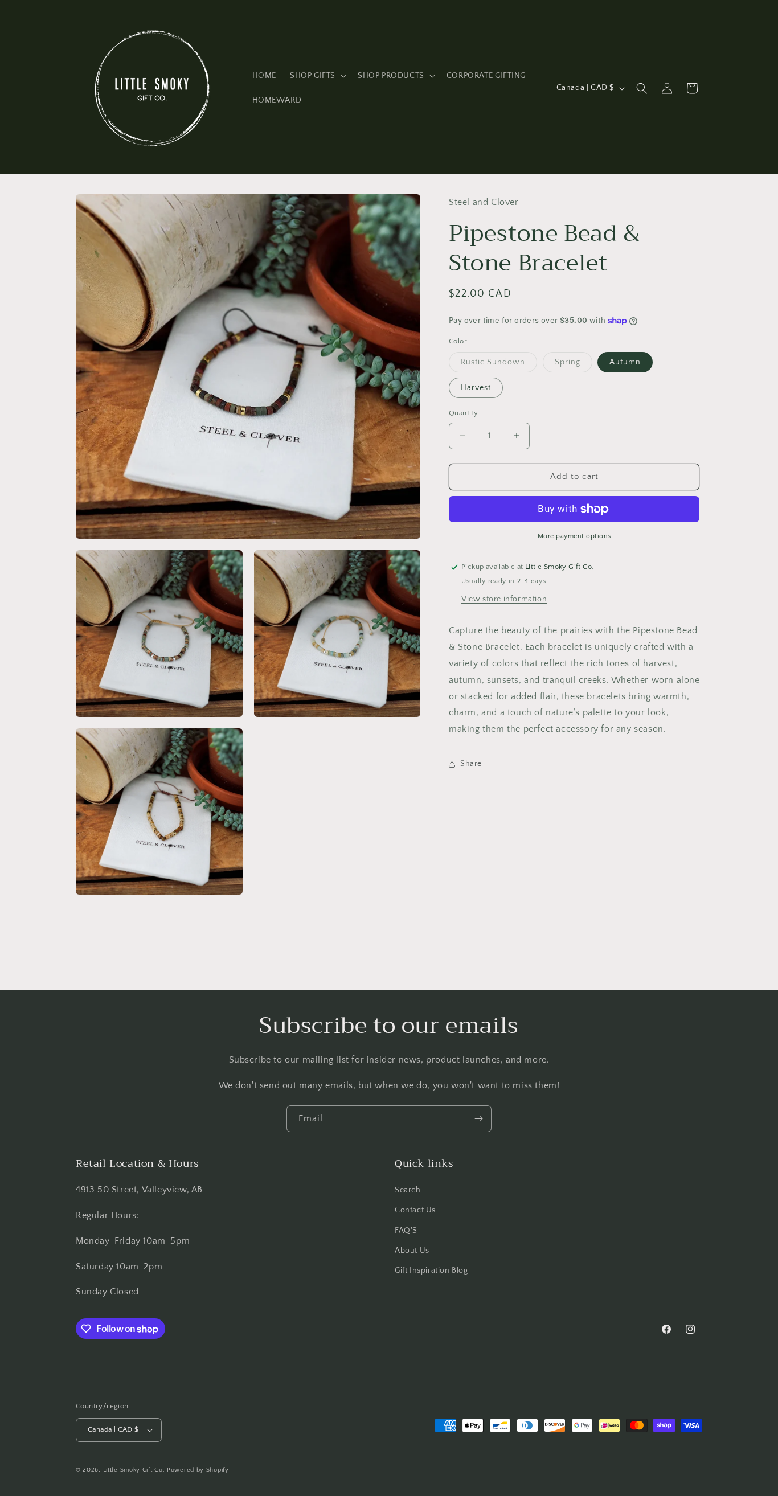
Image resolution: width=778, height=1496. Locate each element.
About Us (412, 1250)
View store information (504, 599)
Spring (573, 364)
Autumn (625, 362)
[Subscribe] (478, 1118)
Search (408, 1190)
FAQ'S (406, 1230)
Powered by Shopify (198, 1469)
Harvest (476, 387)
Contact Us (415, 1210)
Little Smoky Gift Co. (134, 1469)
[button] (317, 76)
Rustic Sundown (499, 364)
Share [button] (471, 764)
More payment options (574, 536)
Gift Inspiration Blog (431, 1270)
